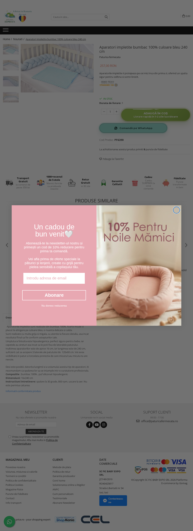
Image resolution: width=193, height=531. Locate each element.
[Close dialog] (176, 210)
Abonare (54, 295)
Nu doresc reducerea (54, 305)
